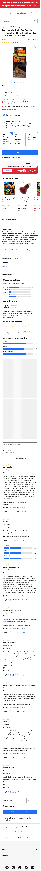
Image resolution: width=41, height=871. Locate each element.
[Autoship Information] (23, 121)
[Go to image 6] (22, 82)
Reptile (4, 27)
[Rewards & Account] (10, 13)
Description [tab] (20, 225)
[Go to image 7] (23, 82)
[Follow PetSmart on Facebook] (7, 868)
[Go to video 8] (25, 82)
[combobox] (20, 21)
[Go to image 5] (20, 82)
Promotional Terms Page (27, 838)
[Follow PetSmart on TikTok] (26, 868)
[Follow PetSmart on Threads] (19, 868)
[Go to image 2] (15, 82)
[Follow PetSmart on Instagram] (13, 868)
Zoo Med (4, 39)
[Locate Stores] (31, 13)
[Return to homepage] (21, 13)
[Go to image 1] (14, 82)
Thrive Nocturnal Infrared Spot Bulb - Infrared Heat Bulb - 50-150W (24, 200)
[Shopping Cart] (35, 13)
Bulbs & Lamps (16, 27)
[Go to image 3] (17, 82)
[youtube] (32, 868)
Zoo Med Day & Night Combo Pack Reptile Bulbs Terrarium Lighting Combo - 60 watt (9, 200)
